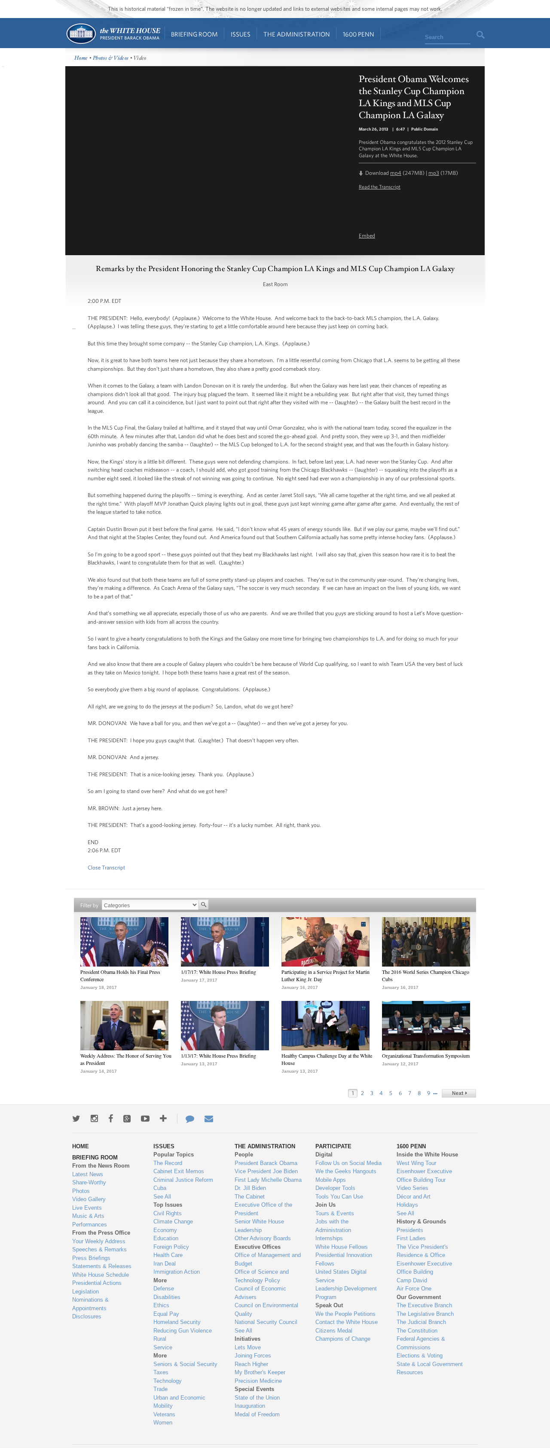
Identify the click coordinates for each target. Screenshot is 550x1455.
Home (112, 33)
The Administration (296, 34)
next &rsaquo (459, 1093)
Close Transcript (106, 867)
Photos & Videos (111, 58)
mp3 (433, 173)
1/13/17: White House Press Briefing (218, 1055)
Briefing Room (194, 34)
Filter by (89, 905)
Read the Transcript (379, 186)
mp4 (395, 173)
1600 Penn (358, 34)
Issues (241, 34)
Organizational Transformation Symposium (426, 1055)
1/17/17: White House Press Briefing (218, 971)
